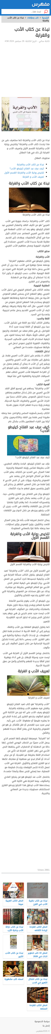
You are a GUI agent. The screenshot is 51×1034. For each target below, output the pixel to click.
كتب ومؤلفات (33, 18)
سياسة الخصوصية (42, 1021)
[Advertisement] (25, 70)
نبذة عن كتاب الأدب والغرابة (30, 164)
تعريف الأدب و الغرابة (33, 177)
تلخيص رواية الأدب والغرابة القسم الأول (24, 172)
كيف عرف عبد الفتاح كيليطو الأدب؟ (27, 168)
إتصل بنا (46, 1026)
